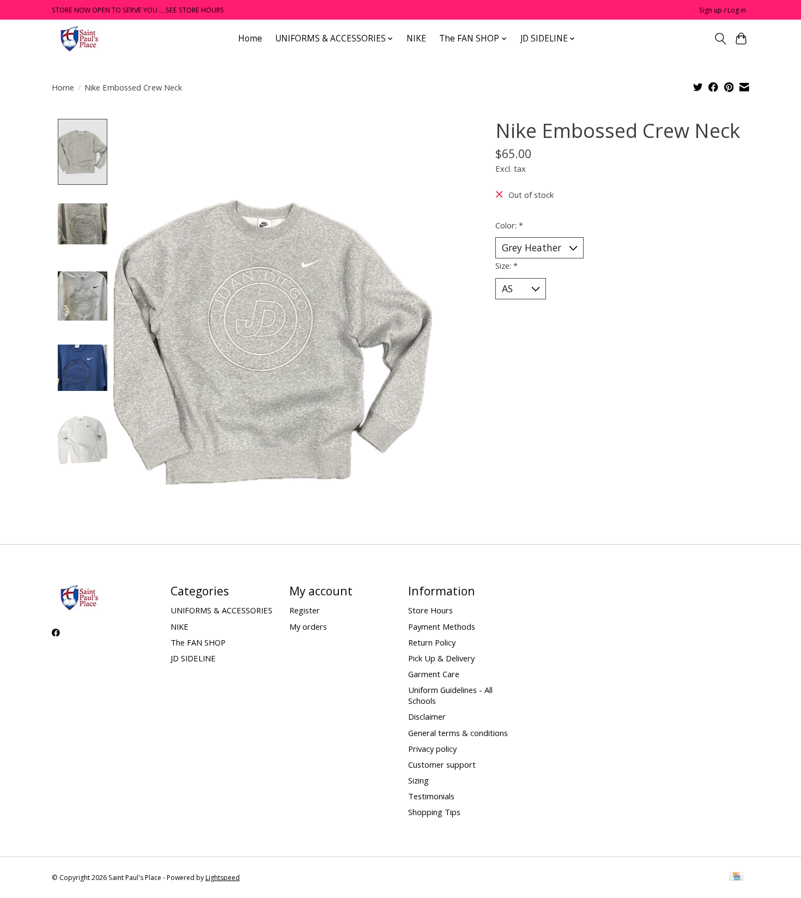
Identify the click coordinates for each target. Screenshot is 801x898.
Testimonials (431, 796)
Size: (506, 265)
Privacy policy (432, 748)
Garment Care (433, 673)
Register (304, 610)
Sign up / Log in (722, 10)
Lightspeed (222, 877)
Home (250, 38)
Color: (509, 225)
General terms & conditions (458, 732)
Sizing (418, 780)
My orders (308, 626)
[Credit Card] (736, 877)
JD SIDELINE (193, 658)
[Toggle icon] (720, 39)
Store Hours (430, 610)
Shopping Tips (434, 811)
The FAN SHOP (198, 642)
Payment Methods (441, 626)
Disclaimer (427, 716)
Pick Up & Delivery (441, 658)
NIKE (416, 38)
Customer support (442, 764)
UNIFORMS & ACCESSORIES (221, 610)
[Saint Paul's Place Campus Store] (79, 38)
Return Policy (432, 642)
